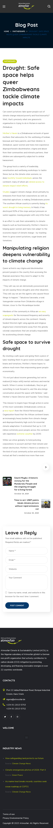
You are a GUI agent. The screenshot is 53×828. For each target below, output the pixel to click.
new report (9, 410)
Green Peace (17, 775)
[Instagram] (17, 716)
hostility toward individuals (20, 178)
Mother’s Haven (10, 133)
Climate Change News (21, 763)
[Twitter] (5, 716)
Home (6, 31)
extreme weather (25, 433)
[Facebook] (11, 716)
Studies (6, 192)
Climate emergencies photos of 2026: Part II (25, 769)
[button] (49, 6)
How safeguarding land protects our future (24, 758)
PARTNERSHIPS (19, 31)
